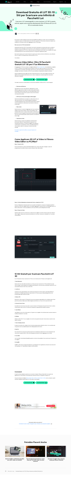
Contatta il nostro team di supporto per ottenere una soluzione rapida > (35, 423)
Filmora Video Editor (41, 67)
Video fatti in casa (11, 471)
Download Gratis (28, 79)
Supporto (61, 1)
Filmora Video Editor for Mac (40, 378)
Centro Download (47, 1)
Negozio (54, 1)
